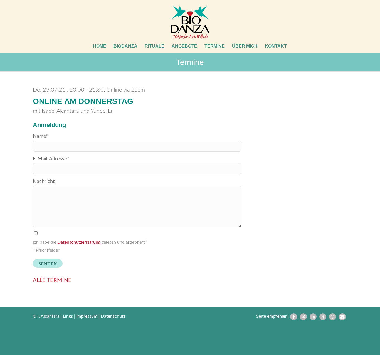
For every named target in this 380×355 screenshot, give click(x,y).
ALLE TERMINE (52, 280)
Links (68, 316)
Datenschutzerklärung (78, 242)
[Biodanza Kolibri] (190, 22)
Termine (190, 62)
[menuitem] (99, 46)
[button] (293, 316)
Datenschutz (113, 316)
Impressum (86, 316)
